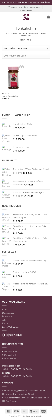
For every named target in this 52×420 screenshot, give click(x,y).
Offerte (31, 394)
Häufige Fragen (9, 401)
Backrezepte (32, 390)
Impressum (7, 316)
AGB (4, 309)
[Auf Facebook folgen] (4, 335)
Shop (14, 33)
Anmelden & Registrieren (14, 390)
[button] (3, 17)
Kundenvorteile (20, 394)
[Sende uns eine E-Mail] (19, 335)
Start (8, 33)
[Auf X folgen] (14, 335)
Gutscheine (7, 394)
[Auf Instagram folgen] (9, 335)
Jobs (4, 320)
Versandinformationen (12, 397)
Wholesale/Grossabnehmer (36, 397)
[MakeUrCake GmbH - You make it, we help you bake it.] (26, 17)
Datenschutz (8, 312)
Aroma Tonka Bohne (10, 96)
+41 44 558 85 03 (10, 358)
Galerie (41, 390)
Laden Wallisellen (10, 326)
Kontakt (5, 323)
